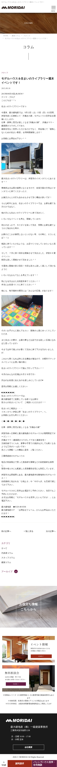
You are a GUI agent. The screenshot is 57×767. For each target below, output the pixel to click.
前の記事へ (6, 531)
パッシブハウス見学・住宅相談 (44, 763)
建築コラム (6, 562)
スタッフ (4, 73)
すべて (4, 548)
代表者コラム (7, 553)
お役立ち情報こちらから (28, 606)
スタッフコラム (8, 558)
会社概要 (28, 747)
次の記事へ (51, 531)
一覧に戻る (28, 531)
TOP (4, 765)
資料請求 (19, 763)
